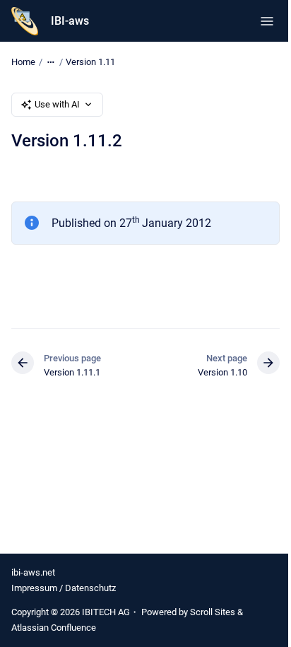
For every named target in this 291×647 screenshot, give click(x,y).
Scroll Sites (212, 612)
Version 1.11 (90, 62)
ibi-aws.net (33, 572)
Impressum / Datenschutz (63, 588)
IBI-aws (70, 21)
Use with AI (57, 104)
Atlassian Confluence (53, 627)
